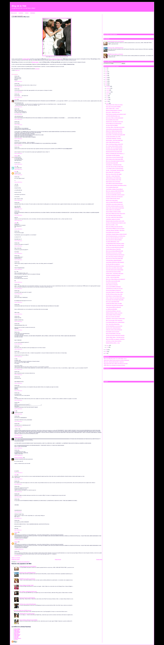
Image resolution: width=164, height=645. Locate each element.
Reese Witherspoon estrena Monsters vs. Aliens (115, 266)
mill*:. (15, 166)
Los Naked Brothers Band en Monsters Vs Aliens (115, 243)
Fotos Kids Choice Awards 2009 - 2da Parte (114, 149)
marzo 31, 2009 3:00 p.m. (18, 208)
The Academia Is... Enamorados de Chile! (113, 164)
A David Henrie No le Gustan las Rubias (113, 271)
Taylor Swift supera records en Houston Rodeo (114, 269)
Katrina (15, 99)
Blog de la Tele (19, 6)
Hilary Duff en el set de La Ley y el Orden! (114, 252)
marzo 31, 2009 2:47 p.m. (18, 169)
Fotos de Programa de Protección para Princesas (115, 254)
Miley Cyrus (17, 70)
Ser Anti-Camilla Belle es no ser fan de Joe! (114, 326)
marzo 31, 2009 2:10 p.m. (18, 81)
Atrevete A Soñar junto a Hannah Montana (27, 597)
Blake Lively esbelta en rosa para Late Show (114, 226)
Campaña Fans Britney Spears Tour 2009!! (114, 303)
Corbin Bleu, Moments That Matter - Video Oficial (115, 230)
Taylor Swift (16, 636)
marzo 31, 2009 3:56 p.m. (18, 269)
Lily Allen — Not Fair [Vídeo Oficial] (112, 277)
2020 (106, 68)
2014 (106, 75)
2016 (106, 71)
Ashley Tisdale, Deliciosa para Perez (113, 142)
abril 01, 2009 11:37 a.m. (18, 491)
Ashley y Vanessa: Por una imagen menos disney (115, 297)
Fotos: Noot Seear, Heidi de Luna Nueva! (113, 215)
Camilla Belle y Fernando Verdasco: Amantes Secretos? (116, 234)
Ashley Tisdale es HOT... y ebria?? (112, 108)
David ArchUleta (17, 629)
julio (107, 95)
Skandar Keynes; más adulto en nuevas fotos (114, 121)
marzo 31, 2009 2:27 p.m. (18, 124)
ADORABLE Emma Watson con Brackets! (27, 578)
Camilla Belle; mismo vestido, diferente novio (114, 204)
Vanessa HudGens (17, 638)
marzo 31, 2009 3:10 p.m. (18, 220)
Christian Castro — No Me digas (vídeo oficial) (114, 273)
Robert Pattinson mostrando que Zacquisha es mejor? (116, 114)
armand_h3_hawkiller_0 (18, 457)
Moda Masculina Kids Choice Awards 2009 (114, 151)
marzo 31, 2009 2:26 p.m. (18, 119)
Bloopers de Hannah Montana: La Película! (114, 110)
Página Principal (58, 559)
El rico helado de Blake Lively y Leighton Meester (115, 322)
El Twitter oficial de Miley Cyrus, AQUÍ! (113, 136)
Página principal (14, 12)
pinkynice (16, 155)
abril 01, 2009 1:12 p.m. (18, 496)
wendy (15, 474)
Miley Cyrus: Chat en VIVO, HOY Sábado (113, 174)
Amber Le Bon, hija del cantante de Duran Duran (115, 207)
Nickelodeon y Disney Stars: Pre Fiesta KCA (114, 196)
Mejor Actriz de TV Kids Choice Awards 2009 (114, 258)
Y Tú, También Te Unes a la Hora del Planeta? (114, 168)
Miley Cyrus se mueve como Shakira (113, 316)
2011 (106, 81)
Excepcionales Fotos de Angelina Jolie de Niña (114, 299)
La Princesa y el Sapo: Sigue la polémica (113, 341)
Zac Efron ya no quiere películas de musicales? (115, 247)
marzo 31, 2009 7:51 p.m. (18, 426)
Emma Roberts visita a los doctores (112, 331)
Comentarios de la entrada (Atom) (23, 561)
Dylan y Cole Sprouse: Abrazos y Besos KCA (114, 144)
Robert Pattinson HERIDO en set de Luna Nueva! (115, 228)
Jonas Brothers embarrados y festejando (113, 138)
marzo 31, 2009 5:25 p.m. (18, 369)
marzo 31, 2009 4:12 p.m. (18, 293)
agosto (107, 93)
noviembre (108, 88)
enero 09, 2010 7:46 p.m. (18, 555)
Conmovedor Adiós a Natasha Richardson (113, 260)
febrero (107, 345)
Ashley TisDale (17, 628)
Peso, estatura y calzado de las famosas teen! (28, 591)
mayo (107, 99)
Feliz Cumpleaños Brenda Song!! (112, 187)
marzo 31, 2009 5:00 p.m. (18, 343)
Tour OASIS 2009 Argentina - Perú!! (112, 241)
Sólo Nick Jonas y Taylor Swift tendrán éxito (27, 604)
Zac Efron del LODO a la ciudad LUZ (113, 264)
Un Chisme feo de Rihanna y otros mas (113, 311)
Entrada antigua (99, 559)
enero (107, 347)
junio (107, 97)
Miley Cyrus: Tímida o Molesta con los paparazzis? (115, 279)
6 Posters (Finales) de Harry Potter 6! (113, 198)
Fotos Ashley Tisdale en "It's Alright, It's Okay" (114, 292)
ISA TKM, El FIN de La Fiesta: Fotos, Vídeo (114, 294)
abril (107, 101)
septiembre (108, 92)
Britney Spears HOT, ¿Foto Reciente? (113, 172)
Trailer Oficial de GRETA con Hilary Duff (113, 307)
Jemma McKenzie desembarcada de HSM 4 (114, 129)
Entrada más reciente (16, 559)
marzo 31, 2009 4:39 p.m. (18, 321)
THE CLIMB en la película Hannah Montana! (114, 183)
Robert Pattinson (17, 634)
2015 (106, 73)
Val (15, 410)
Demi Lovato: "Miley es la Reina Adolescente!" (114, 117)
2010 (106, 83)
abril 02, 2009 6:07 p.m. (18, 518)
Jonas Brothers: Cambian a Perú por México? (114, 189)
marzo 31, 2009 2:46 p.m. (18, 153)
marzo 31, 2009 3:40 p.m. (18, 253)
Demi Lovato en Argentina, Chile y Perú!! (113, 179)
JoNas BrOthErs (17, 631)
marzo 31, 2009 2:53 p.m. (18, 174)
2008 (106, 349)
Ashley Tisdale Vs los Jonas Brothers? (113, 209)
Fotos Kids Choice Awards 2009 (112, 162)
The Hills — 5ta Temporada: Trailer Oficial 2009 (115, 170)
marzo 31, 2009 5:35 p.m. (18, 374)
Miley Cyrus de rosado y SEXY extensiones (114, 320)
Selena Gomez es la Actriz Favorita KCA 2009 (114, 157)
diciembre (108, 86)
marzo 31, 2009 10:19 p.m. (18, 455)
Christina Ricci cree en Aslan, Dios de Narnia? (114, 305)
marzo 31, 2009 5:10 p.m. (18, 356)
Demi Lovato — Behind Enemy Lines (113, 112)
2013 (106, 77)
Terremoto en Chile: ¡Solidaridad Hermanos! (27, 572)
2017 (106, 69)
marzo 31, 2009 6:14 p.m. (18, 408)
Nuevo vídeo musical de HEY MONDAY (113, 106)
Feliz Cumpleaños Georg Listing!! (112, 119)
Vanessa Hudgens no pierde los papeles (113, 211)
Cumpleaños (21, 12)
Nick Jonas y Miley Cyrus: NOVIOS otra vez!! (22, 610)
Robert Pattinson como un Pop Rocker (113, 181)
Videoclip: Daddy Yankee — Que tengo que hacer (115, 337)
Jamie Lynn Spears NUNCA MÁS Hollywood (114, 202)
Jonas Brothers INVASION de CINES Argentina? (115, 262)
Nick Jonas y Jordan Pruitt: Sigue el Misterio (114, 217)
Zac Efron (16, 639)
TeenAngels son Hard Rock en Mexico (113, 275)
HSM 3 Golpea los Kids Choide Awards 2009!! (114, 159)
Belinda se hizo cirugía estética (112, 200)
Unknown (16, 532)
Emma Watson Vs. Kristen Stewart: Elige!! (114, 296)
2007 (106, 351)
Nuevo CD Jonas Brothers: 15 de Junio (113, 333)
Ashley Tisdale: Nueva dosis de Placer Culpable (115, 245)
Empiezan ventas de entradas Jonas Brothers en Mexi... (116, 185)
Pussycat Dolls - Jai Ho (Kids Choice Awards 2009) (115, 134)
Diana (15, 171)
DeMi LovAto (16, 630)
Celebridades (32, 12)
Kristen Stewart (17, 632)
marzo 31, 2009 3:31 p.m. (18, 240)
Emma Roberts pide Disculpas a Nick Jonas (114, 132)
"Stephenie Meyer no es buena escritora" (27, 613)
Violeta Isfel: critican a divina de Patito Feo (114, 329)
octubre (107, 90)
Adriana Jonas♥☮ (17, 437)
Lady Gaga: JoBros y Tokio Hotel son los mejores (115, 127)
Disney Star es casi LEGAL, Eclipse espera (114, 267)
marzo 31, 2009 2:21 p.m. (18, 106)
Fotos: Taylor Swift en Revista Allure (112, 324)
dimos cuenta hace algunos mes (55, 58)
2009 (106, 84)
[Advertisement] (114, 23)
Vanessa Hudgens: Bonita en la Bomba (113, 314)
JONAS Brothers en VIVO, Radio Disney (113, 177)
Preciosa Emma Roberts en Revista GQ (113, 290)
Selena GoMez (17, 635)
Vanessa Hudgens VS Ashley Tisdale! (26, 585)
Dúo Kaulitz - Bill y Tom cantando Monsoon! (114, 147)
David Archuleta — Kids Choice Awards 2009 (114, 140)
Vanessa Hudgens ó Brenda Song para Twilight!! (28, 619)
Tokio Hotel (16, 637)
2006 (106, 353)
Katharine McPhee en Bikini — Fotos (113, 342)
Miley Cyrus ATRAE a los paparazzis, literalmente (115, 339)
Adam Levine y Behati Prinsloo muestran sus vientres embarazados (116, 360)
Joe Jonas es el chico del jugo (111, 282)
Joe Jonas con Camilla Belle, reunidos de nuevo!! (115, 194)
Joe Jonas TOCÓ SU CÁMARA (112, 125)
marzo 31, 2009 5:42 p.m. (18, 390)
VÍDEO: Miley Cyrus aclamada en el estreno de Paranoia (114, 365)
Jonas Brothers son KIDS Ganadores (113, 155)
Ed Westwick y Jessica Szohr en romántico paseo (115, 318)
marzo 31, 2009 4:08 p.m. (18, 288)
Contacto (26, 12)
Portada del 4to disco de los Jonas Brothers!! (27, 566)
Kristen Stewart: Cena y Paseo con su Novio (114, 104)
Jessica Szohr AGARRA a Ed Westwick (113, 286)
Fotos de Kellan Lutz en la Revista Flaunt (113, 123)
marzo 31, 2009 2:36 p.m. (18, 138)
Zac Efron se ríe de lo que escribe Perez (113, 192)
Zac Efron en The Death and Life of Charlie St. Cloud (116, 222)
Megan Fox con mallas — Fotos (112, 224)
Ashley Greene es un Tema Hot (112, 284)
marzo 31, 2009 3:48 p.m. (18, 259)
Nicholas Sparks (35, 62)
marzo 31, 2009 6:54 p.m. (18, 421)
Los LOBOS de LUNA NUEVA (111, 309)
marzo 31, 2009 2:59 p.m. (18, 200)
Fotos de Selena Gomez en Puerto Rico (113, 249)
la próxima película (26, 58)
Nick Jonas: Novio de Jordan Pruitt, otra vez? (114, 237)
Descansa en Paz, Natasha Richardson (113, 327)
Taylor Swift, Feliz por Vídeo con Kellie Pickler (114, 166)
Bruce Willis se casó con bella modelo (113, 281)
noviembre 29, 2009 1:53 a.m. (18, 539)
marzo (107, 103)
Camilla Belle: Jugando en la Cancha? (113, 219)
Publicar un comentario (16, 557)
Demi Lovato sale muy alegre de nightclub (114, 239)
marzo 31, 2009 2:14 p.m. (18, 86)
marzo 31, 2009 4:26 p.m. (18, 302)
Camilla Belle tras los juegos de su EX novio (114, 288)
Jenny (15, 222)
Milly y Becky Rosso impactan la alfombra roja (114, 256)
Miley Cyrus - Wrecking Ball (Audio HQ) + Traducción (114, 361)
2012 (106, 79)
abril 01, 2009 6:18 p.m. (18, 511)
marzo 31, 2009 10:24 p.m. (18, 472)
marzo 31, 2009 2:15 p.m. (18, 91)
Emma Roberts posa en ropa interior (112, 232)
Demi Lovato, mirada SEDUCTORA (112, 301)
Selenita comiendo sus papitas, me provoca (114, 312)
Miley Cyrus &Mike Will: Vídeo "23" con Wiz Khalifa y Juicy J (115, 358)
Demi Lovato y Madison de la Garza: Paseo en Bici (115, 213)
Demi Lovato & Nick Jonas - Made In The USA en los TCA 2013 (116, 363)
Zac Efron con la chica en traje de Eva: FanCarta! (115, 335)
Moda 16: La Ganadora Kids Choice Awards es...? (115, 153)
